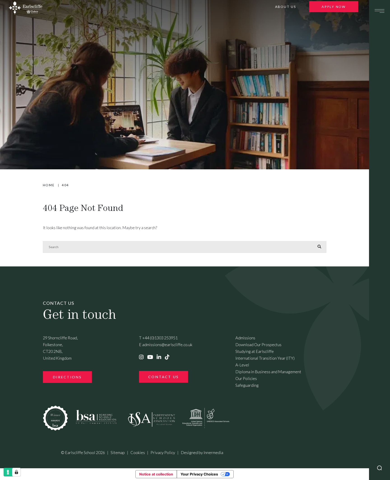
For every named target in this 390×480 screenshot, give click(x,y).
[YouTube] (150, 357)
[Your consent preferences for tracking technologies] (16, 472)
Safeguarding (247, 385)
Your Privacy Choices (199, 474)
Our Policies (246, 378)
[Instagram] (141, 357)
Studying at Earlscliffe (254, 351)
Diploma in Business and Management (268, 371)
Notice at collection (156, 474)
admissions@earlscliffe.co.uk (167, 344)
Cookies (137, 452)
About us (285, 7)
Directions (67, 377)
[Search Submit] (379, 468)
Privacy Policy (163, 452)
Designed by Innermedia (202, 452)
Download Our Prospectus (258, 344)
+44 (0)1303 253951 (160, 337)
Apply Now (334, 7)
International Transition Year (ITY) (265, 358)
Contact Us (163, 377)
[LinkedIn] (159, 357)
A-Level (242, 364)
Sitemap (118, 452)
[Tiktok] (167, 357)
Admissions (245, 337)
